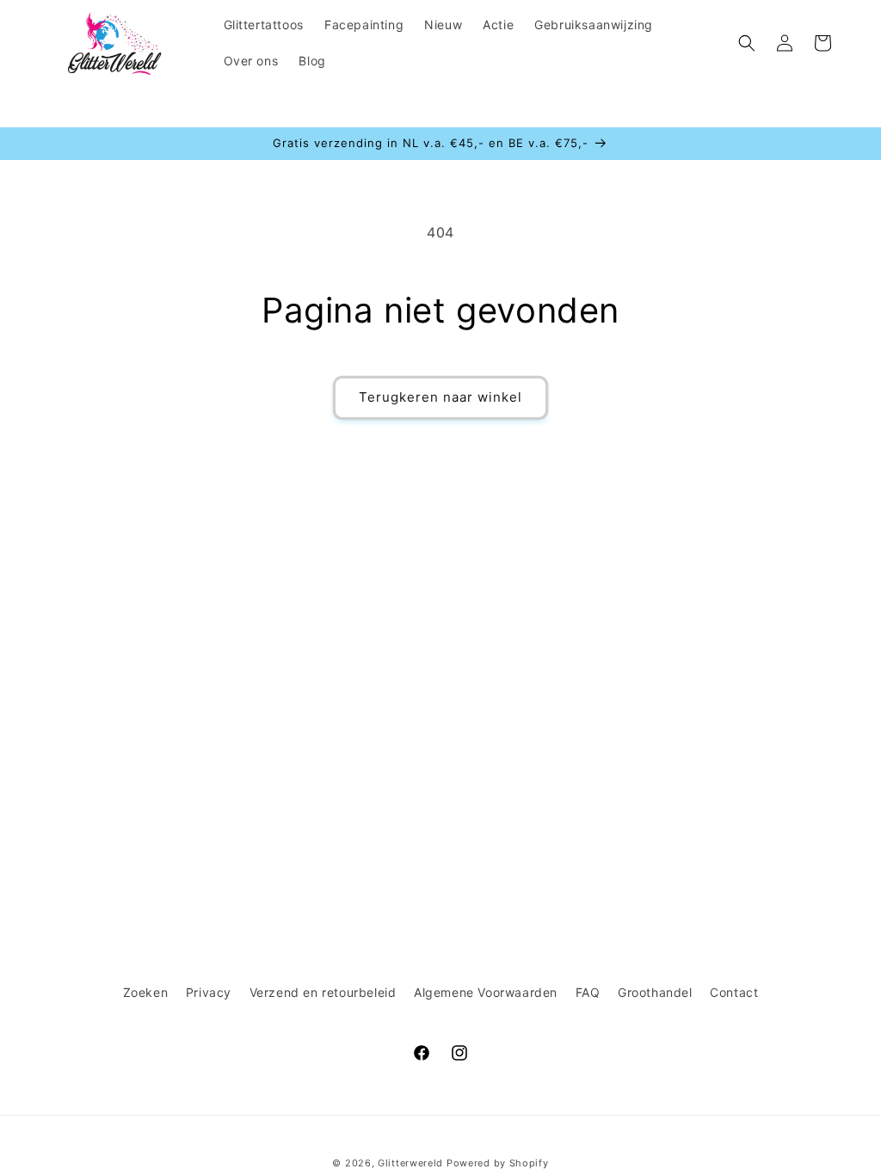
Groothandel (655, 992)
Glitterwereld (410, 1163)
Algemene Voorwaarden (486, 992)
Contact (734, 992)
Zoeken (146, 992)
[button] (747, 43)
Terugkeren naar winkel (440, 397)
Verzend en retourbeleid (323, 992)
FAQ (588, 992)
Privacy (208, 992)
